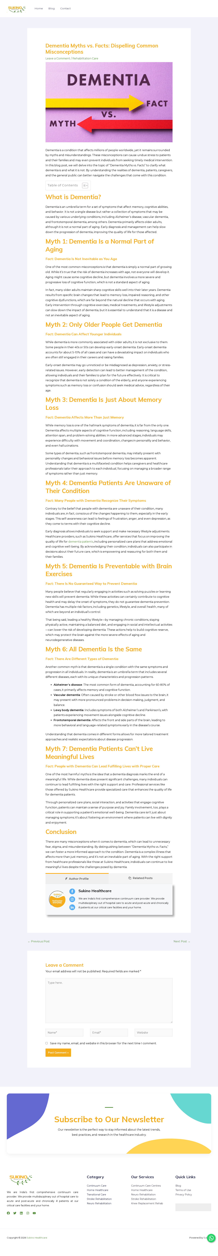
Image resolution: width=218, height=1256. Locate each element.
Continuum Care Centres (146, 1185)
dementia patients (80, 541)
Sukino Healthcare (95, 890)
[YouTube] (34, 1213)
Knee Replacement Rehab (147, 1203)
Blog (51, 8)
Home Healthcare (97, 1190)
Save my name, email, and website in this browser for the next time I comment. (103, 1043)
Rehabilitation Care (85, 58)
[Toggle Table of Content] (83, 185)
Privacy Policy (183, 1194)
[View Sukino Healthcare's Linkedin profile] (72, 907)
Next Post (182, 941)
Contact (65, 8)
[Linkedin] (21, 1213)
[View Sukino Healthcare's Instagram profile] (72, 899)
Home (39, 8)
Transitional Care (96, 1194)
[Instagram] (27, 1213)
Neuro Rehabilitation (99, 1203)
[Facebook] (8, 1213)
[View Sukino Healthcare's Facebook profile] (72, 891)
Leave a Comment (57, 58)
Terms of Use (183, 1190)
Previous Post (39, 941)
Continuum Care (96, 1185)
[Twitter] (14, 1213)
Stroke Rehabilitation (99, 1199)
